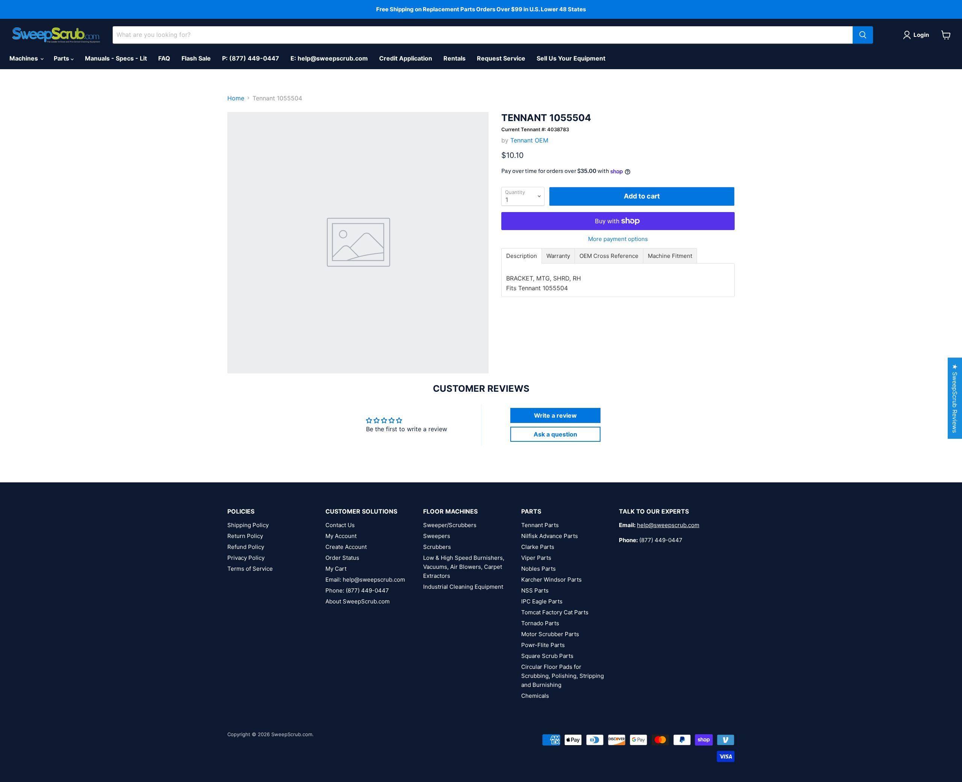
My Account (341, 536)
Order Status (342, 557)
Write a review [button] (555, 415)
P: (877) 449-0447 (250, 58)
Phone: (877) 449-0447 (357, 590)
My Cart (335, 568)
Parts (62, 58)
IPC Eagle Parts (542, 601)
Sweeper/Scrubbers (449, 525)
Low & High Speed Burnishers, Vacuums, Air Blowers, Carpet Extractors (463, 566)
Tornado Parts (540, 623)
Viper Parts (536, 557)
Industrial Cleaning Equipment (463, 586)
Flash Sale (196, 58)
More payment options (618, 239)
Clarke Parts (537, 546)
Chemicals (535, 695)
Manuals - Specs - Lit (116, 58)
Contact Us (340, 525)
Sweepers (436, 536)
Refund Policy (245, 546)
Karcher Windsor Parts (551, 579)
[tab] (521, 256)
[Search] (863, 35)
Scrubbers (437, 546)
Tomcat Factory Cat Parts (554, 612)
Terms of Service (250, 568)
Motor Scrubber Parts (550, 634)
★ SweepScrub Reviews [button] (955, 398)
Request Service (501, 58)
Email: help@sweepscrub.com (365, 579)
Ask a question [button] (555, 434)
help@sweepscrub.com (668, 525)
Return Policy (245, 536)
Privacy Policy (246, 557)
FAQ (164, 58)
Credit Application (405, 58)
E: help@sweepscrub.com (329, 58)
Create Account (346, 546)
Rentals (454, 58)
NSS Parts (535, 590)
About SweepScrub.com (357, 601)
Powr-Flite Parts (543, 645)
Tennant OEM (529, 140)
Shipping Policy (248, 525)
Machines (24, 58)
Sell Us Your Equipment (571, 58)
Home (235, 98)
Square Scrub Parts (547, 655)
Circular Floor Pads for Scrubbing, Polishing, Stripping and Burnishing (562, 675)
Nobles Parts (538, 568)
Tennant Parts (540, 525)
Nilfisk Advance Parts (549, 536)
